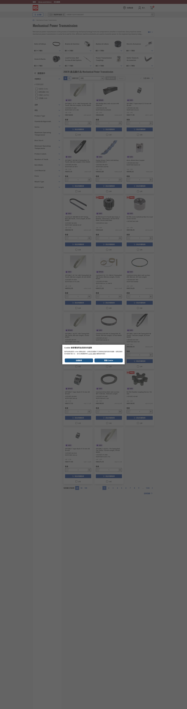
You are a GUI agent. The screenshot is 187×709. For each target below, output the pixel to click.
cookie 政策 (92, 354)
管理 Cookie (108, 360)
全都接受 (79, 360)
